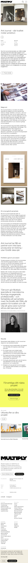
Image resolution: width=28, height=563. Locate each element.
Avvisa (3, 561)
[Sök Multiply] (22, 1)
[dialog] (14, 556)
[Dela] (2, 37)
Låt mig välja (4, 556)
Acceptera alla (12, 561)
